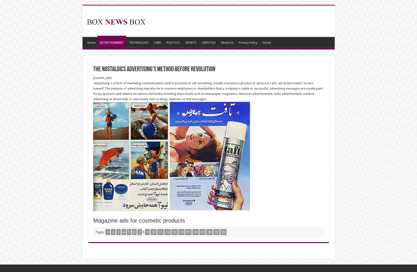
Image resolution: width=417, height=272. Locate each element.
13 (174, 232)
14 (181, 232)
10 (153, 232)
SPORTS (190, 42)
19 (216, 232)
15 (188, 232)
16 (195, 232)
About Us (227, 42)
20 (223, 232)
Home (91, 42)
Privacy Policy (248, 42)
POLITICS (173, 42)
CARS (157, 42)
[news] (116, 21)
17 (202, 232)
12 (167, 232)
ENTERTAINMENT (112, 42)
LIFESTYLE (208, 42)
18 (209, 232)
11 (160, 232)
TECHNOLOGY (139, 42)
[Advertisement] (243, 21)
